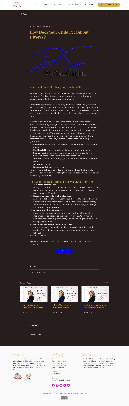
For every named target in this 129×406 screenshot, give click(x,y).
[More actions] (98, 27)
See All (106, 283)
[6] (68, 385)
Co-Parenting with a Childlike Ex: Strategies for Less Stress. (33, 306)
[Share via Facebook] (30, 266)
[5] (64, 385)
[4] (60, 385)
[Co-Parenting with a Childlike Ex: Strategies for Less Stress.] (34, 294)
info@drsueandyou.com (61, 380)
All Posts (23, 14)
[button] (46, 4)
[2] (53, 385)
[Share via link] (35, 266)
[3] (57, 385)
